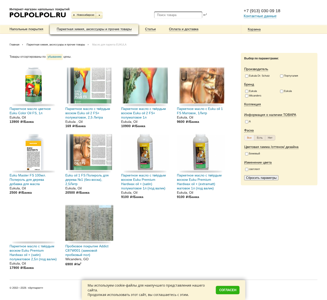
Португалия (291, 75)
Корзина (254, 29)
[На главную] (39, 19)
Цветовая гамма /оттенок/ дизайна (271, 147)
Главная (14, 44)
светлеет (254, 169)
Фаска (249, 130)
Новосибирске (85, 14)
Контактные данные (260, 16)
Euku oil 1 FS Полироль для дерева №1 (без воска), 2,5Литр (87, 179)
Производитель (256, 69)
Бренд (249, 84)
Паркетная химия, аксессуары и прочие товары (94, 29)
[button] (249, 138)
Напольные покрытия (26, 29)
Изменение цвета (258, 162)
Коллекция (252, 104)
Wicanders (255, 95)
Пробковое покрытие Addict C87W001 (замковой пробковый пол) (86, 250)
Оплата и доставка (183, 29)
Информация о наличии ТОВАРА (270, 115)
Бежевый (254, 153)
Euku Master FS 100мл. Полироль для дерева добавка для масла (28, 179)
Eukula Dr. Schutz (259, 75)
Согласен (227, 290)
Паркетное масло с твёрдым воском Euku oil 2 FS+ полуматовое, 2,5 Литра (87, 113)
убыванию (55, 56)
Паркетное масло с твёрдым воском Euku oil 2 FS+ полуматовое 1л (143, 113)
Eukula (253, 91)
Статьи (150, 29)
